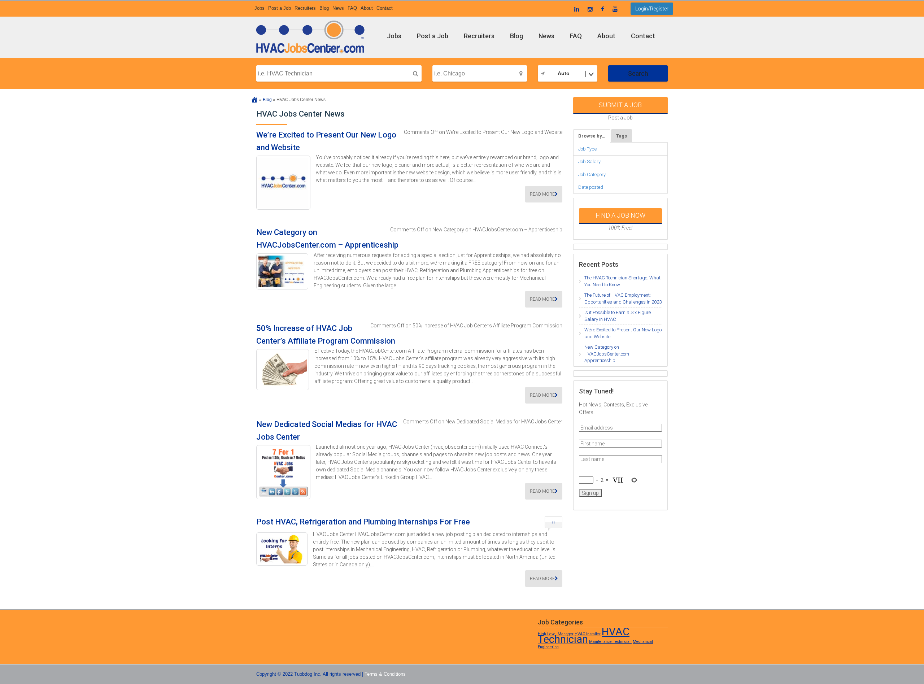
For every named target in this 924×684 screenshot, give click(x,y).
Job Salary (589, 161)
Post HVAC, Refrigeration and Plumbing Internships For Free (363, 521)
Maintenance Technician (610, 641)
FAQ (352, 8)
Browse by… (591, 136)
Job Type (587, 149)
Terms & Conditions (385, 674)
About (367, 8)
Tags (621, 136)
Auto (564, 73)
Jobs (259, 8)
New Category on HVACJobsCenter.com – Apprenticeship (608, 353)
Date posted (590, 187)
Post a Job (279, 8)
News (338, 8)
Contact (384, 8)
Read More (542, 194)
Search (638, 73)
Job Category (592, 174)
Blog (324, 8)
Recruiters (305, 8)
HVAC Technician (583, 635)
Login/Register (651, 9)
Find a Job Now (620, 215)
